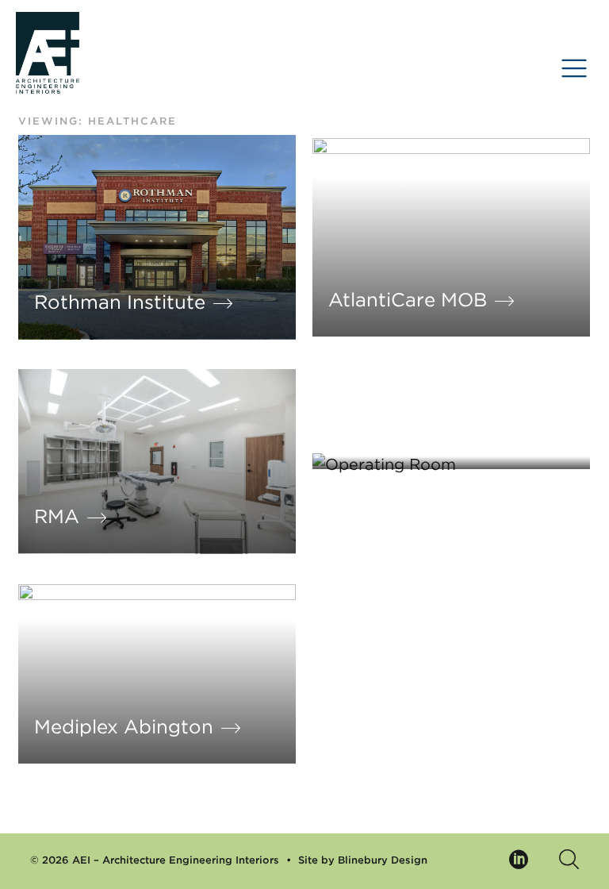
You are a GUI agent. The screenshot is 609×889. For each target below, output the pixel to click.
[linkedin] (519, 862)
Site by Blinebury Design (362, 860)
